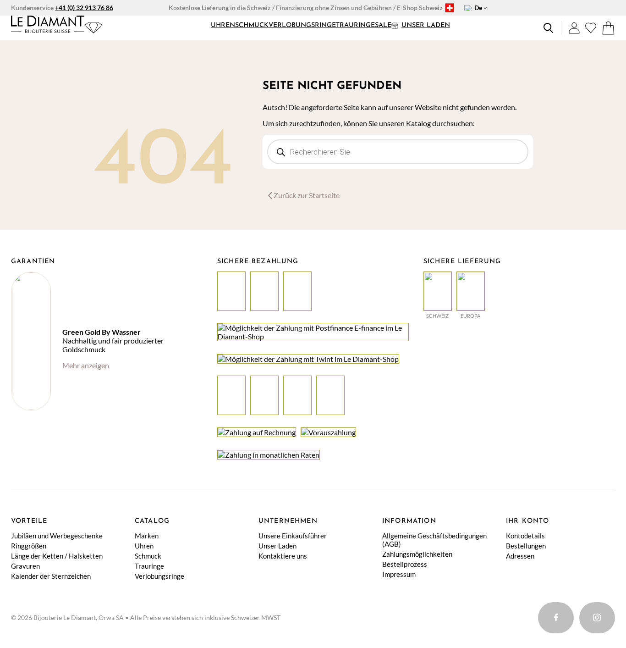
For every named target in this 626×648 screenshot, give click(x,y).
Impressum (399, 574)
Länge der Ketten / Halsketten (57, 556)
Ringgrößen (28, 546)
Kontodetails (525, 536)
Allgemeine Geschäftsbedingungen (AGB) (434, 540)
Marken (147, 536)
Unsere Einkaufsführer (292, 536)
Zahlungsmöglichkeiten (417, 554)
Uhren (223, 25)
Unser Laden (425, 25)
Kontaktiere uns (282, 556)
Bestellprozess (404, 564)
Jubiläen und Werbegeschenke (57, 536)
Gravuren (25, 566)
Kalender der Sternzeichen (51, 576)
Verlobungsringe (302, 25)
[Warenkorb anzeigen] (608, 28)
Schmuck (252, 25)
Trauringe (355, 25)
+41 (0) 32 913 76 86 (84, 7)
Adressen (520, 556)
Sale (383, 25)
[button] (223, 26)
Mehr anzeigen (85, 365)
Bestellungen (526, 546)
